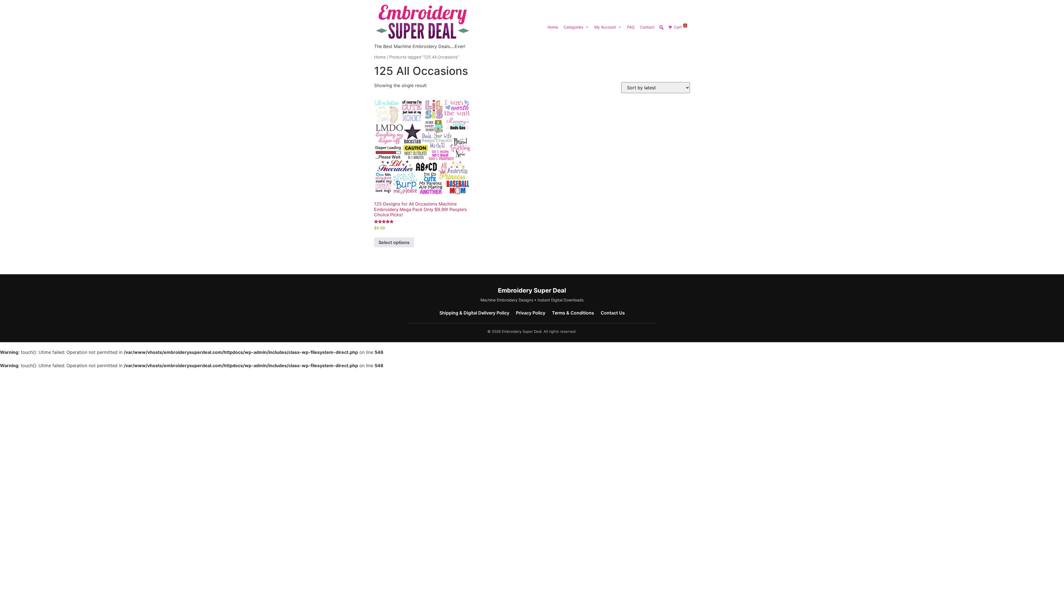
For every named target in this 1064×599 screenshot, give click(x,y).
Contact (647, 27)
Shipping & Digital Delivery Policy (474, 313)
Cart (680, 26)
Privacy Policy (530, 313)
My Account (605, 27)
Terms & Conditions (573, 313)
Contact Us (613, 313)
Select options (394, 242)
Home (553, 27)
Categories (573, 27)
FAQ (631, 27)
